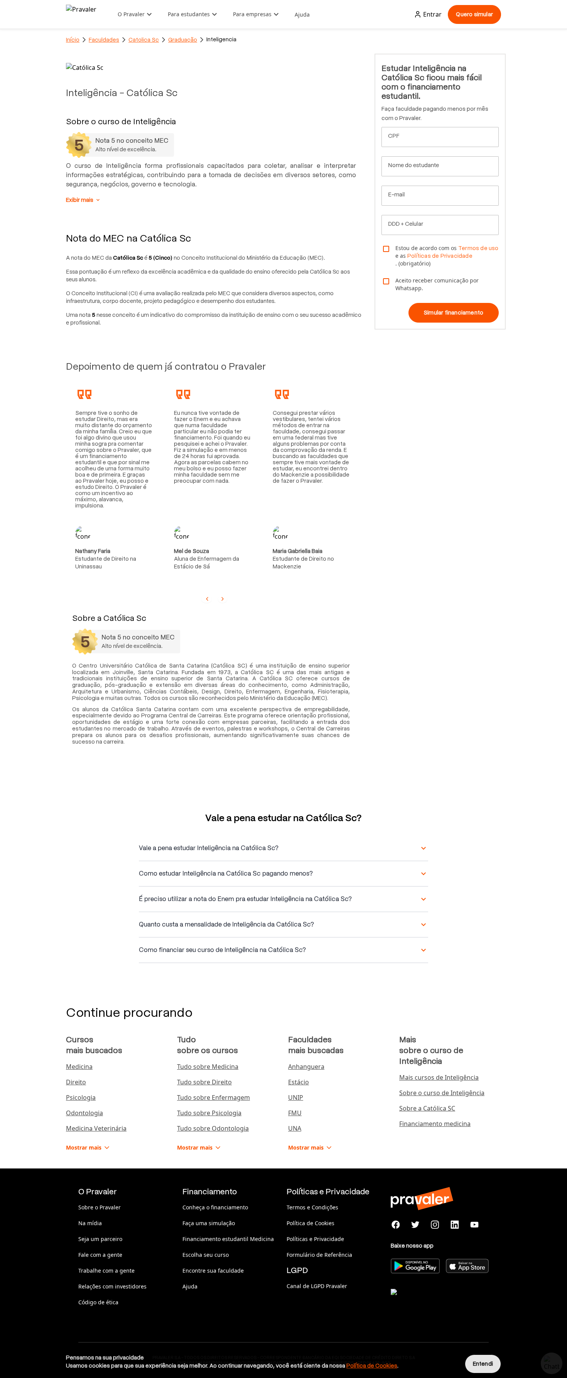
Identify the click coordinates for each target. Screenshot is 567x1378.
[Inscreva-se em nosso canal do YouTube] (474, 1224)
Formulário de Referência (319, 1254)
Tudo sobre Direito (204, 1082)
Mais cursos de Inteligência (439, 1077)
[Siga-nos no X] (415, 1224)
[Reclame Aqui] (429, 1302)
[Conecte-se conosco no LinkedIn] (454, 1224)
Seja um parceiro (100, 1239)
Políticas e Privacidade (315, 1239)
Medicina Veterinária (96, 1128)
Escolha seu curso (205, 1254)
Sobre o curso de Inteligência (441, 1093)
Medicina (79, 1066)
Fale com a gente (100, 1254)
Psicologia (81, 1097)
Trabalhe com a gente (106, 1270)
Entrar (432, 14)
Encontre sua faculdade (213, 1270)
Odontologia (84, 1113)
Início (72, 40)
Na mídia (90, 1223)
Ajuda (302, 14)
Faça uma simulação (208, 1223)
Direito (76, 1082)
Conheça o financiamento (215, 1207)
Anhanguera (306, 1066)
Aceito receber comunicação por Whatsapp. (437, 284)
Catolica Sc (143, 40)
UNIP (295, 1097)
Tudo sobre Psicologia (209, 1113)
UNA (294, 1128)
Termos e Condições (312, 1207)
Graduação (182, 40)
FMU (295, 1113)
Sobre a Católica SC (427, 1108)
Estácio (298, 1082)
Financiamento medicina (435, 1123)
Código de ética (98, 1302)
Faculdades (104, 40)
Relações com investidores (112, 1286)
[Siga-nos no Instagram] (435, 1224)
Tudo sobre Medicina (207, 1066)
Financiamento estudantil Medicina (228, 1239)
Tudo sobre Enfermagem (213, 1097)
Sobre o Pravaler (99, 1207)
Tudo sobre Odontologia (213, 1128)
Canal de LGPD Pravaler (317, 1286)
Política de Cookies (310, 1223)
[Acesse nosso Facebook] (396, 1224)
